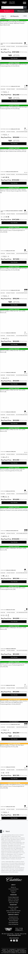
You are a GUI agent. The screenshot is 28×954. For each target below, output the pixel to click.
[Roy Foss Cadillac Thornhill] (8, 2)
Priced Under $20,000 (13, 912)
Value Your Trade (13, 902)
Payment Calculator (13, 900)
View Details (14, 58)
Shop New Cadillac (13, 907)
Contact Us (13, 890)
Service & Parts (13, 914)
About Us (13, 887)
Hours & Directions (13, 889)
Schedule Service (13, 917)
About (13, 884)
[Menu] (24, 3)
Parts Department (13, 922)
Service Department (13, 918)
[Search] (25, 7)
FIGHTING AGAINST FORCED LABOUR (11, 951)
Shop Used (13, 909)
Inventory (13, 904)
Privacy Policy (21, 949)
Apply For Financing (13, 899)
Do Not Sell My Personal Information (16, 950)
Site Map (4, 950)
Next (8, 831)
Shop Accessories (13, 924)
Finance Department (13, 897)
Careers (13, 892)
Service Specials (13, 920)
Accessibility (12, 949)
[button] (18, 3)
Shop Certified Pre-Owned (13, 910)
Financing (13, 894)
